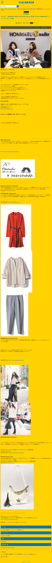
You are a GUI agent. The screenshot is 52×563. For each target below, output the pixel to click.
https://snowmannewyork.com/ (17, 360)
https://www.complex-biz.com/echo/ (16, 452)
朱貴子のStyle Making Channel (8, 547)
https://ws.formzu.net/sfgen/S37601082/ (9, 519)
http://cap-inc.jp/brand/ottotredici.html (11, 151)
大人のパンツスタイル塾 (6, 105)
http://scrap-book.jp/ (11, 190)
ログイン (25, 554)
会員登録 (30, 554)
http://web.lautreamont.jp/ (14, 202)
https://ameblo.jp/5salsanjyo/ (7, 108)
